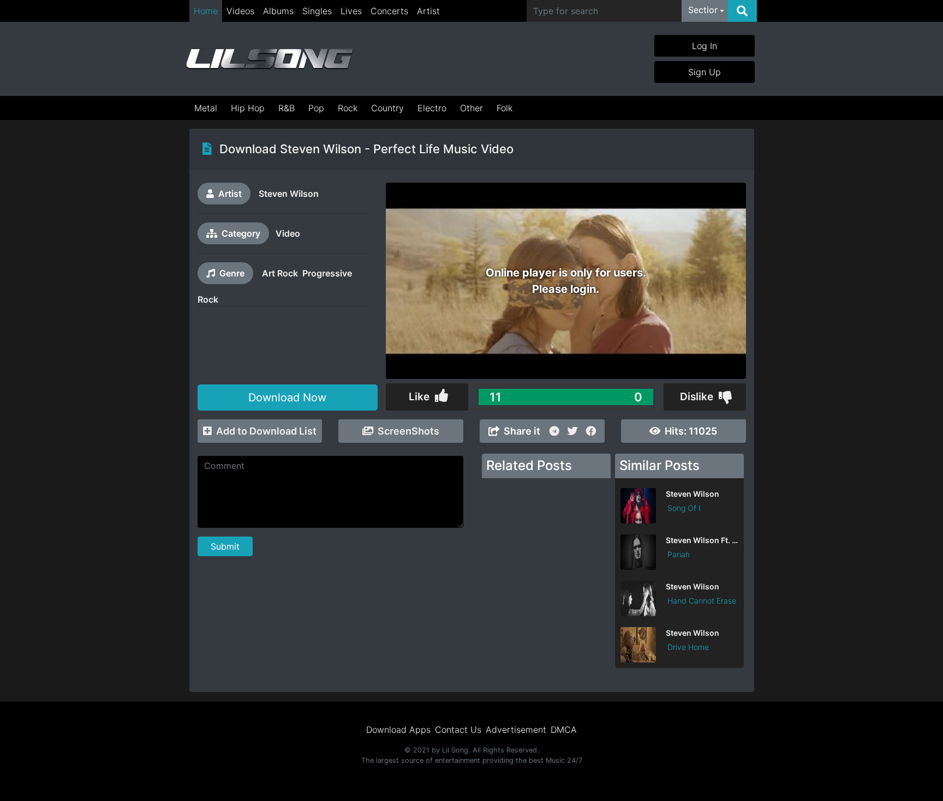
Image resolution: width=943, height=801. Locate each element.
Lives (351, 10)
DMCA (564, 729)
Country (387, 108)
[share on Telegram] (554, 431)
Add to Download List (266, 431)
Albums (278, 10)
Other (471, 108)
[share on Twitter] (572, 431)
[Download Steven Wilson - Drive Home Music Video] (679, 659)
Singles (317, 10)
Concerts (389, 10)
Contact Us (458, 729)
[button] (706, 11)
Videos (240, 10)
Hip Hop (248, 108)
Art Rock (280, 273)
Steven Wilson (289, 193)
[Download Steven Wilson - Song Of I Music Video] (679, 520)
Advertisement (516, 729)
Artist (428, 10)
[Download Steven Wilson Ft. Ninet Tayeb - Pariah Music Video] (679, 566)
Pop (316, 108)
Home (206, 10)
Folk (504, 108)
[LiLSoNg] (270, 59)
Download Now (287, 397)
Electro (431, 108)
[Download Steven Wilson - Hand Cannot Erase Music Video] (679, 612)
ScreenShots (408, 431)
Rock (347, 108)
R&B (286, 108)
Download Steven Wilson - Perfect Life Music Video (366, 149)
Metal (205, 108)
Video (288, 233)
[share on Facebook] (591, 431)
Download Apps (398, 729)
